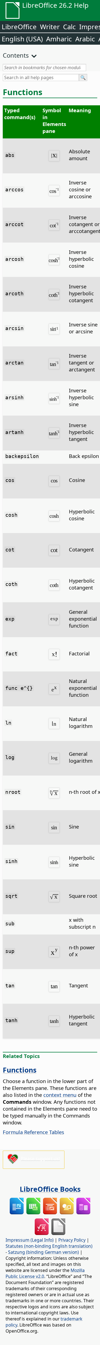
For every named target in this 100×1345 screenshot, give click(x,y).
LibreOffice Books (50, 1189)
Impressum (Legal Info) (30, 1240)
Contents (16, 55)
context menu (59, 1094)
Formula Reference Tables (33, 1132)
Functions (19, 1070)
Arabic (85, 38)
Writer (50, 26)
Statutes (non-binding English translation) (49, 1246)
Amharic (59, 38)
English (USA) (22, 38)
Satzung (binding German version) (43, 1252)
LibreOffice (19, 26)
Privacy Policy (72, 1240)
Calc (69, 26)
